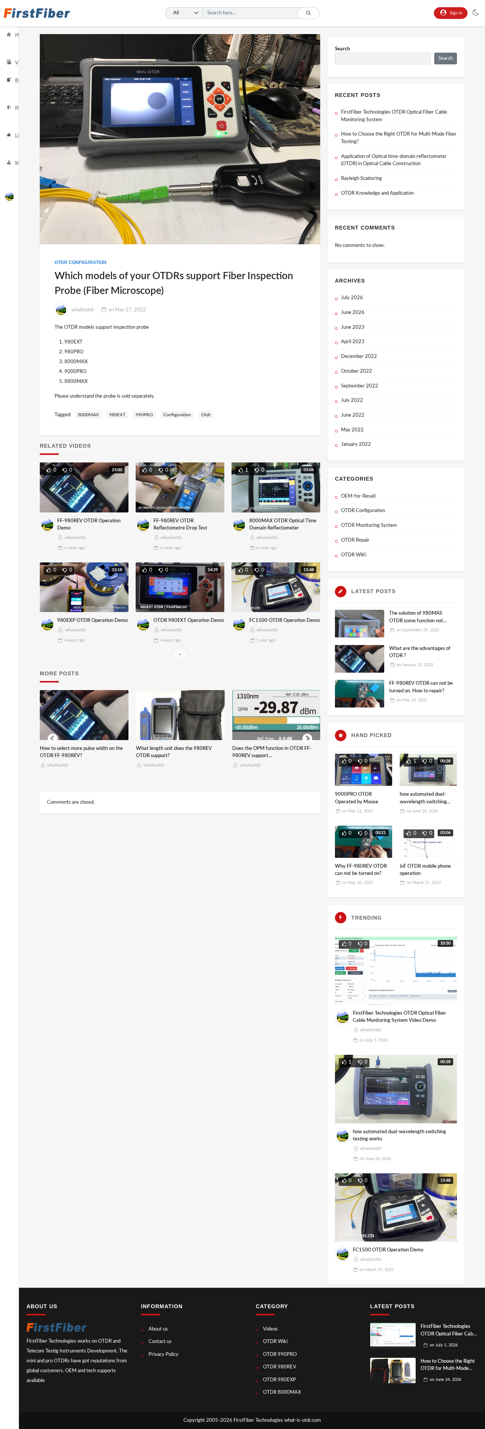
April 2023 (353, 341)
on (127, 310)
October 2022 (356, 371)
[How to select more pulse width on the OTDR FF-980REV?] (84, 715)
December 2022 (359, 356)
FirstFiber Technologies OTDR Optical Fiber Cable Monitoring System (394, 116)
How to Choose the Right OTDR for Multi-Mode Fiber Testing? (399, 138)
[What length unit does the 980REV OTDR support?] (180, 715)
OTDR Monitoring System (369, 525)
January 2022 (356, 444)
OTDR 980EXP (279, 1379)
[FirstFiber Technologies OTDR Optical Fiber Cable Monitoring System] (393, 1336)
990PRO (144, 414)
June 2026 (353, 312)
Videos (270, 1329)
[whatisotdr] (9, 196)
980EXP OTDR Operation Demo (92, 620)
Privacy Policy (163, 1354)
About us (158, 1329)
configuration (177, 414)
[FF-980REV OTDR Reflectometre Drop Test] (180, 487)
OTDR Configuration (80, 262)
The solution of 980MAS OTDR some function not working (416, 621)
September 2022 (359, 386)
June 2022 (353, 415)
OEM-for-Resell (358, 496)
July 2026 (352, 297)
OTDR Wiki (275, 1341)
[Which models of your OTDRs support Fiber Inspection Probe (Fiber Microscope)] (180, 139)
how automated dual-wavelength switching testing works (423, 802)
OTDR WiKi (353, 555)
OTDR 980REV (279, 1367)
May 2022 (352, 430)
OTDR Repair (355, 540)
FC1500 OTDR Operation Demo (284, 620)
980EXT (117, 414)
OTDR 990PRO (280, 1354)
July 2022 (352, 400)
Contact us (160, 1341)
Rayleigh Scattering (361, 178)
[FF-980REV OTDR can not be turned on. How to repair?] (359, 693)
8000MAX (88, 414)
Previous (52, 737)
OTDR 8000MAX (282, 1392)
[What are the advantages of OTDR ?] (359, 659)
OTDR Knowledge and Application (377, 193)
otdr (206, 414)
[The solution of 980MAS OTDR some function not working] (359, 623)
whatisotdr (82, 310)
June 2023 (353, 327)
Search (342, 49)
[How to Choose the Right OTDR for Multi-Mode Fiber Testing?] (393, 1371)
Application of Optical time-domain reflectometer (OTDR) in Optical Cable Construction (394, 160)
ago (74, 548)
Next (307, 737)
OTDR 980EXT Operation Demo (188, 620)
